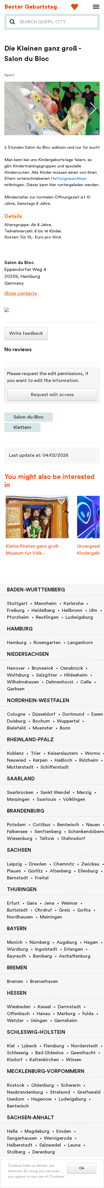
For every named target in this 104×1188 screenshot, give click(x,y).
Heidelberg (43, 610)
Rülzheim (88, 760)
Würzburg (17, 949)
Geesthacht (83, 1053)
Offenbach (18, 1013)
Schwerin (71, 1085)
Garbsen (16, 689)
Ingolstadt (46, 949)
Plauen (14, 871)
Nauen (93, 824)
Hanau (43, 1013)
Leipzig (14, 864)
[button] (44, 128)
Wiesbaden (19, 1006)
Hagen (91, 942)
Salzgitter (46, 675)
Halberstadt (19, 1145)
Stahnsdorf (73, 838)
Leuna (74, 1145)
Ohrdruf (43, 910)
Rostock (15, 1085)
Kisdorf (15, 1059)
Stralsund (60, 1092)
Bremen (15, 981)
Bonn (65, 728)
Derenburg (43, 1152)
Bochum (41, 721)
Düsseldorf (43, 714)
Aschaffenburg (74, 956)
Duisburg (16, 721)
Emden (63, 1131)
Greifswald (89, 1092)
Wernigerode (58, 1138)
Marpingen (18, 799)
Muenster (43, 728)
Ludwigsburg (79, 617)
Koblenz (15, 753)
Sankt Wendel (55, 792)
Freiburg (16, 610)
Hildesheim (76, 675)
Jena (49, 903)
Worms (92, 753)
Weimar (69, 903)
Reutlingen (47, 617)
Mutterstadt (20, 767)
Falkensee (17, 831)
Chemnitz (63, 864)
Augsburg (67, 942)
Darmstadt (69, 1006)
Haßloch (63, 760)
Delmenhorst (59, 682)
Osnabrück (71, 668)
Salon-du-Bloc (29, 417)
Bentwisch (68, 824)
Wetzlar (15, 1020)
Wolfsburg (18, 675)
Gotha (84, 910)
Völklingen (74, 799)
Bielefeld (16, 728)
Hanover (16, 668)
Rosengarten (47, 642)
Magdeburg (37, 1131)
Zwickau (90, 864)
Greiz (64, 910)
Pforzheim (18, 617)
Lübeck (29, 1046)
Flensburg (54, 1046)
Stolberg (16, 1152)
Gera (32, 903)
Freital (42, 878)
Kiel (11, 1046)
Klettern (22, 427)
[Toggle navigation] (94, 7)
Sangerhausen (22, 1138)
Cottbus (41, 824)
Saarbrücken (20, 792)
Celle (85, 682)
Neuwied (16, 760)
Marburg (66, 1013)
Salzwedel (50, 1145)
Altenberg (60, 871)
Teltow (46, 838)
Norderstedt (84, 1046)
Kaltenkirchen (44, 1059)
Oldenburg (42, 1085)
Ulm (93, 610)
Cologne (16, 714)
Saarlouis (46, 799)
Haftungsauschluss (69, 178)
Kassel (44, 1006)
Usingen (39, 1020)
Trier (36, 753)
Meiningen (51, 917)
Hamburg (17, 642)
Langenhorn (80, 642)
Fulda (88, 1013)
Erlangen (73, 949)
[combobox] (56, 21)
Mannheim (45, 603)
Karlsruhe (73, 603)
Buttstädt (17, 910)
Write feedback (26, 333)
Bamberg (42, 956)
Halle (12, 1131)
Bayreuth (16, 956)
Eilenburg (88, 871)
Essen (97, 714)
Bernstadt (17, 878)
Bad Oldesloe (49, 1053)
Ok (81, 1168)
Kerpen (40, 760)
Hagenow (41, 1099)
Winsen (73, 1059)
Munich (15, 942)
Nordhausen (20, 917)
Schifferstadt (54, 767)
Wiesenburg (19, 838)
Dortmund (73, 714)
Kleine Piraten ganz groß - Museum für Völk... (33, 549)
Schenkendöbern (86, 831)
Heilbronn (72, 610)
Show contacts (20, 293)
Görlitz (35, 871)
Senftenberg (47, 831)
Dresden (38, 864)
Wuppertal (68, 721)
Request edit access (52, 394)
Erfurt (13, 903)
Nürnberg (39, 942)
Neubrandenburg (25, 1092)
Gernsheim (65, 1020)
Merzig (84, 792)
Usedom (15, 1099)
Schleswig (17, 1053)
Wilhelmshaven (23, 682)
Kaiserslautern (63, 753)
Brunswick (42, 668)
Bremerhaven (44, 981)
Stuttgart (17, 603)
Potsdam (16, 824)
